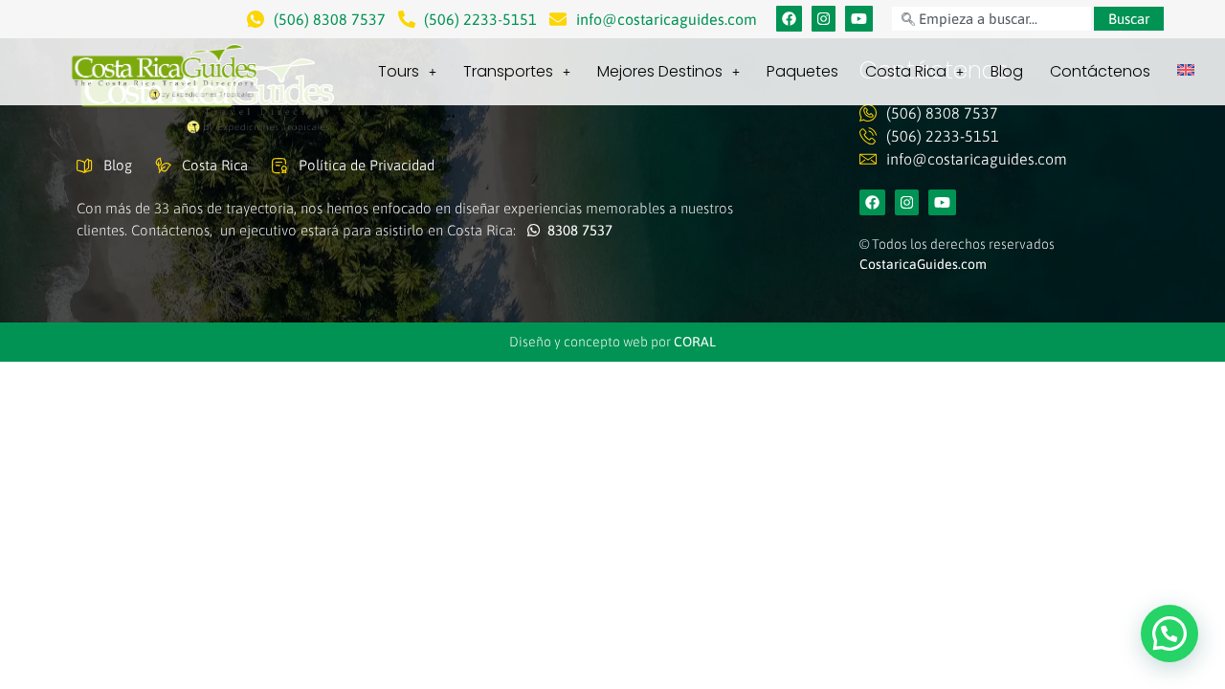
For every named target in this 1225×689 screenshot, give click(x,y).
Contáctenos (1100, 71)
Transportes (508, 71)
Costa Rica (906, 71)
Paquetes (802, 71)
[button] (1169, 633)
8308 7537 (576, 230)
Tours (398, 71)
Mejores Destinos (660, 71)
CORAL (695, 341)
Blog (1007, 71)
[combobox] (991, 19)
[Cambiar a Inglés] (1186, 70)
